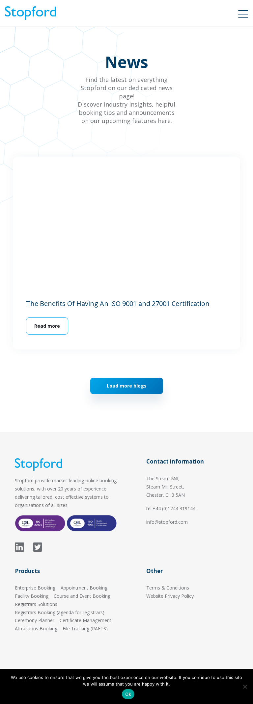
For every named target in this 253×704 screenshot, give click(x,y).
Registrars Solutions (36, 604)
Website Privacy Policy (170, 596)
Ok (128, 694)
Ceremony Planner (34, 620)
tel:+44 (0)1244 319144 (170, 508)
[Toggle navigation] (243, 13)
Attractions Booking (36, 628)
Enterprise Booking (35, 588)
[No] (244, 686)
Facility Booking (31, 596)
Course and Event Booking (82, 596)
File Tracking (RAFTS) (85, 628)
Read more (47, 326)
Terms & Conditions (167, 588)
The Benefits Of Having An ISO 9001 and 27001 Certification (118, 303)
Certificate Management (85, 620)
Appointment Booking (84, 588)
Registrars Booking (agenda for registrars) (59, 612)
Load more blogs (127, 386)
